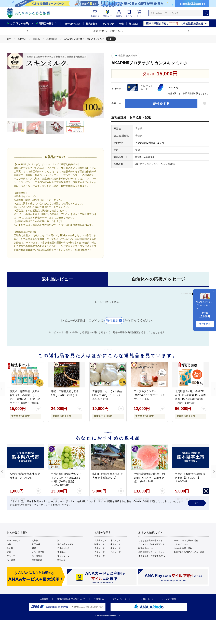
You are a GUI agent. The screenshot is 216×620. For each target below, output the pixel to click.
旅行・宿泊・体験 (65, 544)
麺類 (34, 548)
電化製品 (61, 552)
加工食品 (36, 544)
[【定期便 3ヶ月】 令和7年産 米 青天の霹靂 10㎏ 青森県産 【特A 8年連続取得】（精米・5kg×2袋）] (190, 374)
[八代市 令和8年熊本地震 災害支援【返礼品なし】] (25, 457)
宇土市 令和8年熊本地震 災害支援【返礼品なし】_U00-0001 (190, 477)
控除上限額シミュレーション (151, 552)
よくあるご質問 (169, 599)
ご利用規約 (99, 599)
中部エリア (116, 544)
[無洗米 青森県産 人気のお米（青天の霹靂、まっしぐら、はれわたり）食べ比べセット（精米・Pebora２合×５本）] (25, 374)
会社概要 (44, 599)
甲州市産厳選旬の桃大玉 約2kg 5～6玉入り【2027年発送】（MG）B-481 (149, 477)
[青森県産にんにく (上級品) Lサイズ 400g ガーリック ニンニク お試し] (108, 374)
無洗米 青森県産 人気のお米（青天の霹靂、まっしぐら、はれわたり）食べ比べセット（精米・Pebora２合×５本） (25, 399)
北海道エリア (100, 540)
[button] (27, 30)
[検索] (206, 13)
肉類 (9, 544)
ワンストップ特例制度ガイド (151, 544)
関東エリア (99, 544)
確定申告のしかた (146, 548)
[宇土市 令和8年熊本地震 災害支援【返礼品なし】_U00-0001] (190, 457)
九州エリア (116, 552)
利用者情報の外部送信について (71, 599)
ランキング (108, 23)
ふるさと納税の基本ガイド (150, 540)
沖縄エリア (99, 556)
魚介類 (10, 548)
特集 (121, 23)
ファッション (63, 556)
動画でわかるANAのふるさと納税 (189, 552)
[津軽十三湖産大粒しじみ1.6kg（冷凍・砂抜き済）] (66, 374)
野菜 (9, 552)
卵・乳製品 (37, 556)
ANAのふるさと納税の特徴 (186, 540)
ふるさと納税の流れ (183, 548)
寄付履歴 (112, 320)
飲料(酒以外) (38, 560)
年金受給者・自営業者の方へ (151, 556)
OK (197, 503)
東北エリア (116, 540)
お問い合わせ (147, 599)
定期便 (35, 540)
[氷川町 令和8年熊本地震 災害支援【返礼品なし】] (108, 457)
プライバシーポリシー (122, 599)
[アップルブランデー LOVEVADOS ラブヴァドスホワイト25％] (149, 374)
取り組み (133, 23)
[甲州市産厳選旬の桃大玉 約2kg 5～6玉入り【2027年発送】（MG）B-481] (149, 457)
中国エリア (116, 548)
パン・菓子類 (38, 552)
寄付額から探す (73, 23)
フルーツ (11, 556)
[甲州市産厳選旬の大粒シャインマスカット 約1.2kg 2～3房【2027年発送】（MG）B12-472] (66, 457)
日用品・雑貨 (63, 548)
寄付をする (161, 103)
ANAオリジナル (14, 540)
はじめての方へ (181, 544)
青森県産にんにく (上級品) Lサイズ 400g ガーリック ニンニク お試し (107, 395)
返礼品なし (62, 560)
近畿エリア (99, 548)
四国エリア (99, 552)
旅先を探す (91, 23)
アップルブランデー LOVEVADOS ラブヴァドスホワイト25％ (149, 395)
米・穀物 (11, 560)
